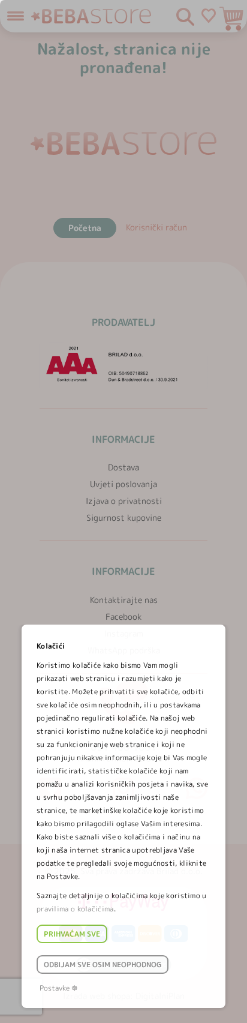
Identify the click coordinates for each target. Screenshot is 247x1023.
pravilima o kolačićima (75, 909)
